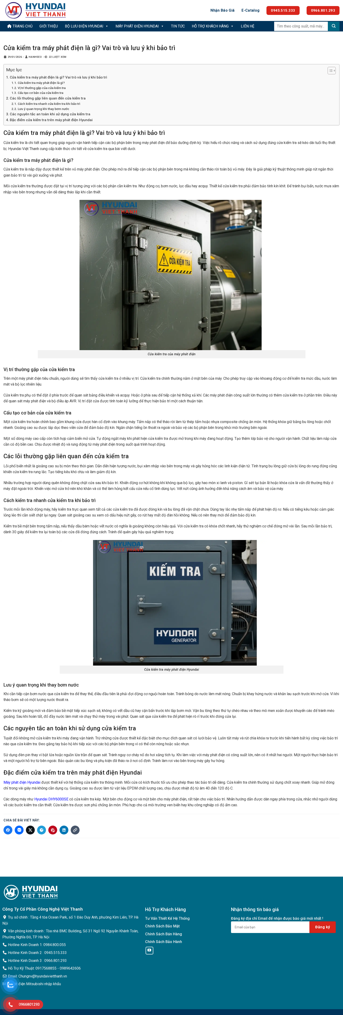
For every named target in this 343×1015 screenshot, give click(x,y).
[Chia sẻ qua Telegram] (41, 830)
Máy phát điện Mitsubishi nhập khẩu (31, 984)
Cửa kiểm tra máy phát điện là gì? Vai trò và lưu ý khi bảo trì (58, 77)
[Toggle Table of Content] (329, 71)
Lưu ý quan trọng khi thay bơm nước (43, 109)
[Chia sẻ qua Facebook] (8, 830)
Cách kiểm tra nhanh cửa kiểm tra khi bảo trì (49, 104)
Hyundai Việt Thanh (23, 149)
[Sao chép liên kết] (75, 830)
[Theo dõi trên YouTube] (149, 950)
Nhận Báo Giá (222, 10)
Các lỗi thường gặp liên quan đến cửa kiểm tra (48, 98)
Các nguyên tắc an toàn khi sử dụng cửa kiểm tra (50, 114)
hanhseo (35, 56)
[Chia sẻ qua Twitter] (30, 830)
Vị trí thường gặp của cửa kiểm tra (42, 88)
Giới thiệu (48, 26)
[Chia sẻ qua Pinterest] (52, 830)
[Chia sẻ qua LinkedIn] (64, 830)
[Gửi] (334, 26)
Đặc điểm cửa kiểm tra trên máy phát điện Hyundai (51, 120)
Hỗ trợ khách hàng (210, 26)
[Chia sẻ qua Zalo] (19, 830)
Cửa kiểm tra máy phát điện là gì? (41, 83)
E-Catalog (250, 10)
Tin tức (178, 26)
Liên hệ (247, 26)
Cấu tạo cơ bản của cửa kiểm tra (40, 93)
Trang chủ (22, 26)
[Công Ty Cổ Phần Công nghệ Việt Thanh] (36, 10)
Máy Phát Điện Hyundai (137, 26)
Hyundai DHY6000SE (51, 799)
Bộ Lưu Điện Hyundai (84, 26)
